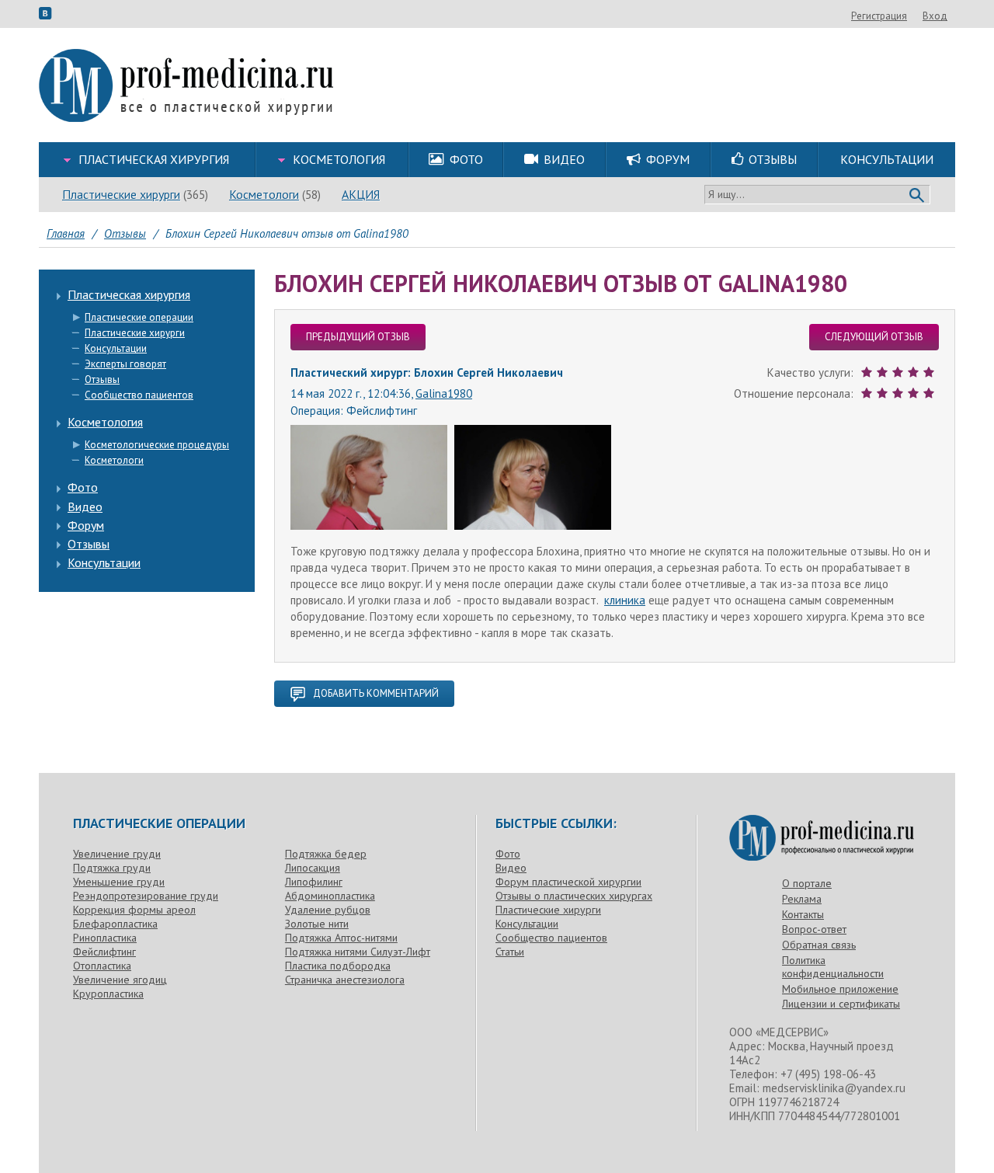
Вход (935, 16)
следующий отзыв (874, 336)
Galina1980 (443, 393)
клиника (624, 600)
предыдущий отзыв (358, 336)
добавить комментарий (376, 693)
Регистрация (879, 16)
